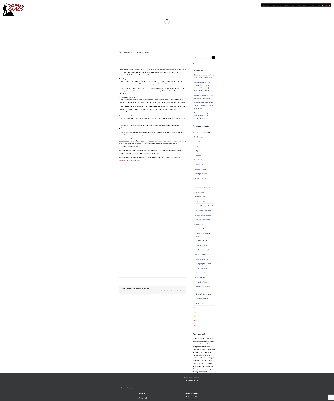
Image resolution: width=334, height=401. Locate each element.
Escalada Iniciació (200, 164)
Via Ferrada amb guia (202, 250)
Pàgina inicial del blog (199, 64)
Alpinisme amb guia (202, 268)
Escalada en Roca (200, 229)
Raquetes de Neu (201, 273)
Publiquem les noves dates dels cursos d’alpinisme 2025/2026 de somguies (203, 105)
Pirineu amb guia (200, 277)
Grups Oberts (199, 303)
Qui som (197, 141)
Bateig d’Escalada (201, 245)
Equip (196, 146)
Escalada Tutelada (200, 169)
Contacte (198, 155)
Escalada (121, 279)
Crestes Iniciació (200, 183)
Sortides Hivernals (200, 254)
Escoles (196, 312)
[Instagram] (139, 398)
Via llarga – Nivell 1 (201, 174)
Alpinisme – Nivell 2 (201, 201)
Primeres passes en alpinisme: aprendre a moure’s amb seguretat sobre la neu (203, 115)
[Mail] (146, 398)
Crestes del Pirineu (202, 299)
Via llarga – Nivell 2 (201, 178)
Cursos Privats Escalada (202, 187)
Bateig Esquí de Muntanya (204, 264)
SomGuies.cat (198, 137)
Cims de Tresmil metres (203, 294)
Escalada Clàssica (201, 241)
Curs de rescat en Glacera (203, 215)
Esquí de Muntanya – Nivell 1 (204, 206)
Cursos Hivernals (199, 192)
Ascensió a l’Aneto (201, 282)
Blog (196, 151)
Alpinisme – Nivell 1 (201, 196)
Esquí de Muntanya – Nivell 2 (204, 210)
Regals (196, 308)
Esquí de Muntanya (202, 259)
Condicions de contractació (192, 399)
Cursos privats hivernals (202, 220)
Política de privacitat (191, 396)
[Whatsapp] (142, 398)
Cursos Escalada (199, 160)
